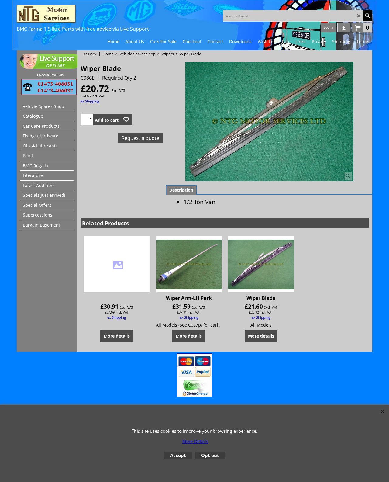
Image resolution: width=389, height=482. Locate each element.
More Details (195, 441)
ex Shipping (90, 101)
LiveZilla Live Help (50, 75)
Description (181, 190)
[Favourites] (126, 119)
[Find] (367, 15)
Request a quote (140, 138)
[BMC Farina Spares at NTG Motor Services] (70, 14)
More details (117, 336)
